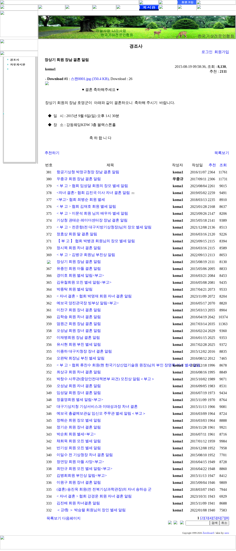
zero (226, 533)
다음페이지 (71, 518)
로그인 (207, 52)
